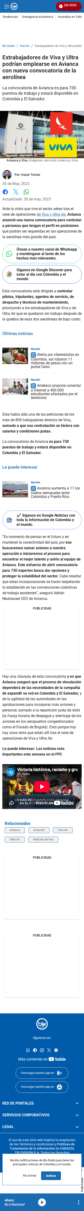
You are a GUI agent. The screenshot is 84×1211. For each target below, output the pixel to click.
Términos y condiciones (36, 1144)
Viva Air (63, 830)
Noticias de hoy (43, 839)
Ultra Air (15, 839)
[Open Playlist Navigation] (78, 1202)
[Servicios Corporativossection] (77, 1115)
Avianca (15, 830)
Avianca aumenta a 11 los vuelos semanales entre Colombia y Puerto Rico (55, 492)
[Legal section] (77, 1127)
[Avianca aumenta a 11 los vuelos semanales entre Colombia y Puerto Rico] (15, 489)
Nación (24, 46)
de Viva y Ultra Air (51, 214)
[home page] (42, 1024)
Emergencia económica (37, 17)
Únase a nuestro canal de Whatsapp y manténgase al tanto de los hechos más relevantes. (47, 253)
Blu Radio (8, 46)
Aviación (39, 830)
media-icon (42, 1202)
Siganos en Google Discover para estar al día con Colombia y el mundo (44, 274)
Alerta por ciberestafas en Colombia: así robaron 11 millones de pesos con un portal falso (55, 361)
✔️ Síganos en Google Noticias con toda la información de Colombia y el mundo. (46, 520)
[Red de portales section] (77, 1103)
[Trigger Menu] (6, 6)
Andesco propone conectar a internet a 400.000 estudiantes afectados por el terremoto (56, 391)
